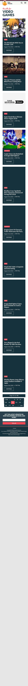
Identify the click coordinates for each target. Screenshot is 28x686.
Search (21, 3)
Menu (25, 3)
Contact (14, 428)
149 (6, 402)
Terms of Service (14, 434)
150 (9, 402)
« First (6, 399)
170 (9, 405)
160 (6, 405)
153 (20, 402)
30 (20, 399)
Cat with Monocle (7, 3)
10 (14, 399)
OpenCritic (14, 431)
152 (16, 402)
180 (13, 405)
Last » (21, 405)
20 (17, 399)
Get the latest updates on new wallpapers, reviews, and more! (14, 416)
